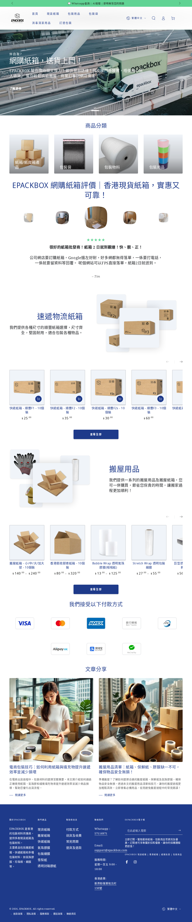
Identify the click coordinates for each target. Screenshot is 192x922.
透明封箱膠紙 (47, 861)
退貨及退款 (74, 842)
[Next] (179, 217)
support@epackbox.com (110, 845)
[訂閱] (180, 825)
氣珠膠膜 (44, 842)
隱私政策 (31, 908)
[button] (153, 18)
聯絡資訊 (71, 908)
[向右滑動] (179, 3)
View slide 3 (107, 108)
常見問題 (72, 836)
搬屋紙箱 (44, 830)
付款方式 (72, 824)
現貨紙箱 (44, 824)
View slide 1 (84, 108)
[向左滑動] (12, 3)
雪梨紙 (42, 855)
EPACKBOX (25, 903)
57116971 (100, 828)
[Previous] (13, 217)
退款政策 (18, 908)
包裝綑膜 (44, 848)
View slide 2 (96, 108)
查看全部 (96, 429)
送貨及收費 (74, 830)
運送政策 (58, 908)
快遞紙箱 (44, 836)
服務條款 (44, 908)
